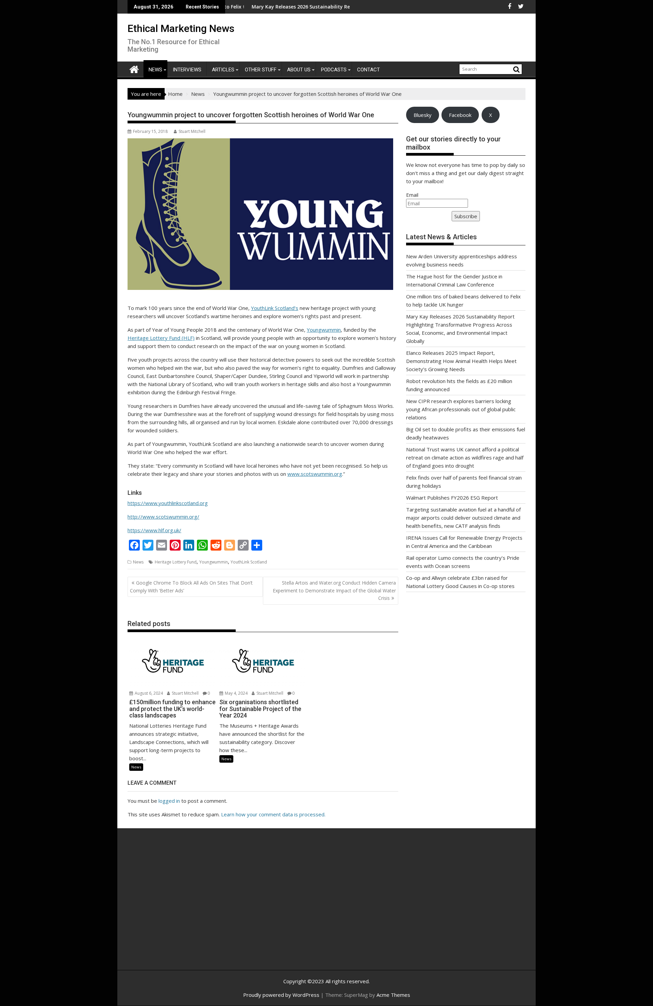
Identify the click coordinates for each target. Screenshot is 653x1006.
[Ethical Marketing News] (134, 68)
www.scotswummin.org (314, 473)
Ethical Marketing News (181, 28)
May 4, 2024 (236, 693)
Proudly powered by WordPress (281, 994)
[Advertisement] (192, 906)
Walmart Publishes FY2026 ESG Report (452, 497)
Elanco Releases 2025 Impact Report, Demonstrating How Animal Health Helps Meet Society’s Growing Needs (461, 360)
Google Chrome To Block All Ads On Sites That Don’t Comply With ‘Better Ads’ (191, 586)
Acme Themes (393, 994)
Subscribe (465, 216)
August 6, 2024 (148, 693)
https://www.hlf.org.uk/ (154, 530)
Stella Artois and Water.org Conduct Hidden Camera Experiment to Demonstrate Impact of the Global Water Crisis (334, 590)
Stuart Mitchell (192, 131)
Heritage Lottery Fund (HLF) (161, 337)
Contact (368, 70)
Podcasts (334, 70)
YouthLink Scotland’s (274, 308)
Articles (223, 70)
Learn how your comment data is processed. (273, 814)
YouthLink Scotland (249, 562)
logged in (169, 800)
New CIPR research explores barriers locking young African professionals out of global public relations (461, 409)
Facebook (460, 114)
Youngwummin (324, 329)
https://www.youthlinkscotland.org (168, 503)
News (155, 70)
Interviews (187, 70)
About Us (299, 70)
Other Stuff (261, 70)
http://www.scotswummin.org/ (163, 516)
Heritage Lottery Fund (176, 562)
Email (412, 194)
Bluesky (423, 114)
